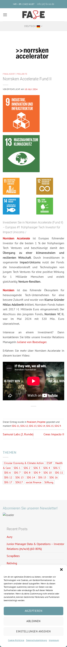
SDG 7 (17, 472)
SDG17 (19, 482)
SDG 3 (36, 468)
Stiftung (48, 482)
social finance (33, 482)
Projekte (22, 74)
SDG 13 (32, 425)
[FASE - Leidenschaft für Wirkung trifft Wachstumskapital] (33, 14)
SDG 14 (41, 425)
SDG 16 (53, 477)
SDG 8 (27, 472)
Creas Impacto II (54, 434)
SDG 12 (24, 425)
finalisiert (9, 74)
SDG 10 (47, 472)
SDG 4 (46, 468)
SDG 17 (8, 482)
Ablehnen (33, 621)
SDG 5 (56, 468)
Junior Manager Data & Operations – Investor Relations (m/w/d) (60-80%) (35, 546)
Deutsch (30, 26)
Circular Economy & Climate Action (24, 463)
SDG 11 (15, 425)
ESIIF (49, 463)
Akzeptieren (33, 611)
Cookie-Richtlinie (16, 640)
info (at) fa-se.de (45, 4)
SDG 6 (7, 472)
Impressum (54, 640)
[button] (61, 569)
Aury (9, 537)
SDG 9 (58, 425)
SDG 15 (50, 425)
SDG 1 (17, 468)
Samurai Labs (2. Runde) (18, 434)
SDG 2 (26, 468)
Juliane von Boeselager (31, 342)
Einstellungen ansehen (33, 631)
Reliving (12, 563)
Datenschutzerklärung (36, 640)
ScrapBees (13, 556)
